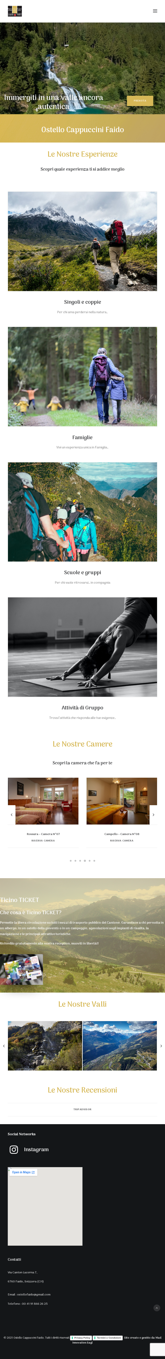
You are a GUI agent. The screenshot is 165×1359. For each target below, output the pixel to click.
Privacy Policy (82, 1337)
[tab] (82, 1109)
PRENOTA (140, 101)
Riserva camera (43, 841)
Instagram (36, 1150)
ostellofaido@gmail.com (33, 1294)
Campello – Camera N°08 (43, 834)
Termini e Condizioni (109, 1337)
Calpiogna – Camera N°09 (122, 834)
